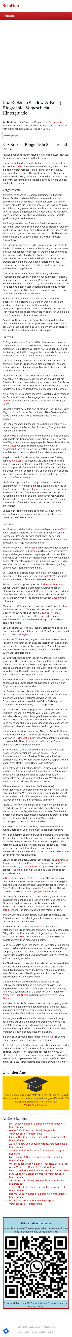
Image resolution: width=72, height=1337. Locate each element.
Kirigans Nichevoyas (36, 866)
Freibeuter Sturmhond (53, 584)
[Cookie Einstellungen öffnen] (6, 1332)
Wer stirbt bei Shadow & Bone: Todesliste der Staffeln (38, 1163)
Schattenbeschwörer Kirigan (23, 489)
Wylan (25, 634)
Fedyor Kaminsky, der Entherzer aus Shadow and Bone (39, 1170)
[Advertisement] (36, 57)
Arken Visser (9, 445)
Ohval (40, 926)
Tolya (12, 944)
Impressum (24, 1332)
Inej (66, 606)
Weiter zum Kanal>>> (36, 1104)
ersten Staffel (26, 342)
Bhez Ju (9, 878)
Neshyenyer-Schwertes (41, 891)
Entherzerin (38, 616)
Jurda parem (47, 1055)
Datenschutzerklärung (42, 1332)
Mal (51, 1036)
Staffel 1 (50, 576)
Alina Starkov (14, 579)
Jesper (56, 597)
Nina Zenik (17, 460)
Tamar (6, 1040)
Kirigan (55, 1003)
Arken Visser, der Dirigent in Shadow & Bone (33, 1167)
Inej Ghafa (16, 166)
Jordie (6, 909)
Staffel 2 (61, 529)
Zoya (22, 936)
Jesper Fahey (49, 163)
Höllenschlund (23, 737)
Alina (16, 1003)
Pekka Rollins (30, 547)
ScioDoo (9, 16)
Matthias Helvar (48, 612)
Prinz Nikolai (21, 994)
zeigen (15, 135)
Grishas (7, 998)
